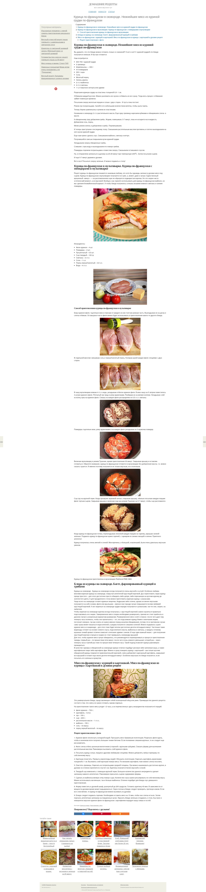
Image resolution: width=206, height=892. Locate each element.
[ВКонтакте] (83, 814)
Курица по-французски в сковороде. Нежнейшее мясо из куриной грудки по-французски (113, 27)
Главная (92, 11)
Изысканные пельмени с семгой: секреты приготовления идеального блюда (55, 33)
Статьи (111, 11)
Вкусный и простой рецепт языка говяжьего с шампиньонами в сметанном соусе (54, 42)
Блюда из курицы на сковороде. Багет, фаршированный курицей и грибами (108, 35)
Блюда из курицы (84, 805)
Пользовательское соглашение (95, 885)
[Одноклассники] (120, 814)
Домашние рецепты (103, 4)
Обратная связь (124, 885)
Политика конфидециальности (89, 887)
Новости (102, 11)
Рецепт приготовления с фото (92, 40)
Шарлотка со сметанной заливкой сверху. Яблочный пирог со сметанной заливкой (54, 50)
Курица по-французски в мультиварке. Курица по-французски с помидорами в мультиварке (114, 29)
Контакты (83, 885)
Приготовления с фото (96, 805)
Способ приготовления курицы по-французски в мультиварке (104, 32)
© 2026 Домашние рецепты (49, 885)
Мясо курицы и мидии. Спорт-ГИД (54, 63)
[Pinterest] (101, 814)
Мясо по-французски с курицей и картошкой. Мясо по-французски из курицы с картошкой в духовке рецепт (120, 37)
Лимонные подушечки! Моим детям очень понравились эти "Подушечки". (55, 69)
